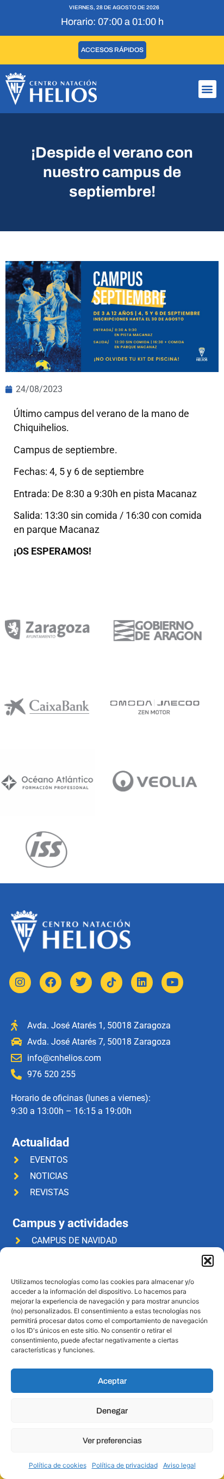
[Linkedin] (142, 982)
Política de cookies (57, 1465)
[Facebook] (50, 982)
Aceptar (112, 1381)
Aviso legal (179, 1465)
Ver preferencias (112, 1440)
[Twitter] (81, 982)
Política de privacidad (125, 1465)
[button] (207, 1260)
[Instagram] (20, 982)
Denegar (112, 1410)
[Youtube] (172, 982)
